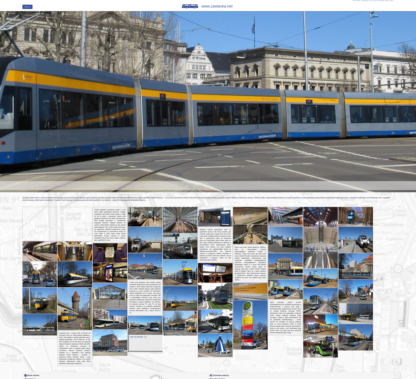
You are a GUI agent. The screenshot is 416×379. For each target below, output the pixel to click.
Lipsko (391, 0)
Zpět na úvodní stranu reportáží (140, 338)
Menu (27, 7)
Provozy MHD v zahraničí (383, 0)
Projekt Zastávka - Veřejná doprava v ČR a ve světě (364, 0)
